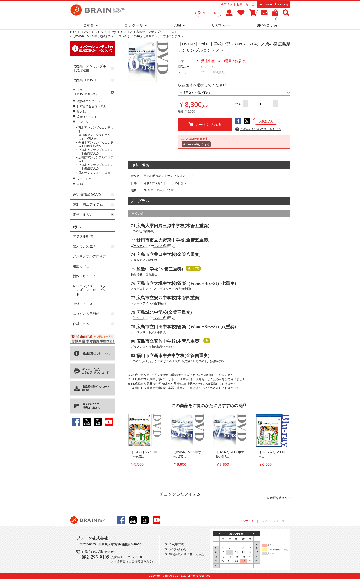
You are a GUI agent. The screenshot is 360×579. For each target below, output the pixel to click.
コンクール (133, 25)
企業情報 (226, 4)
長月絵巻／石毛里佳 (144, 274)
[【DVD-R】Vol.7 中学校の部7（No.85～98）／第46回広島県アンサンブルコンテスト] (230, 430)
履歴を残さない (280, 498)
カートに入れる (208, 125)
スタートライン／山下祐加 (148, 303)
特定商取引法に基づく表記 (186, 554)
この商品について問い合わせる (258, 129)
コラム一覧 (209, 13)
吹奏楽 (88, 25)
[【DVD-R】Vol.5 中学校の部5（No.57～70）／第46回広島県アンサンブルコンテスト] (187, 430)
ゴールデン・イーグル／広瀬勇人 (153, 245)
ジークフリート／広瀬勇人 (148, 332)
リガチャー (220, 25)
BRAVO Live (266, 25)
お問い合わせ (245, 4)
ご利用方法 (176, 544)
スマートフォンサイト (275, 521)
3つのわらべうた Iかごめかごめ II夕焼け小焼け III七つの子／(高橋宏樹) (177, 361)
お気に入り (266, 121)
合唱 (177, 25)
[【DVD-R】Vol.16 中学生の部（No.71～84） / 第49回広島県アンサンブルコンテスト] (144, 430)
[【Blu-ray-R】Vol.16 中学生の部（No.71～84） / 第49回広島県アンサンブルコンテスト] (272, 430)
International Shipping (273, 4)
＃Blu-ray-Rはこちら (196, 144)
